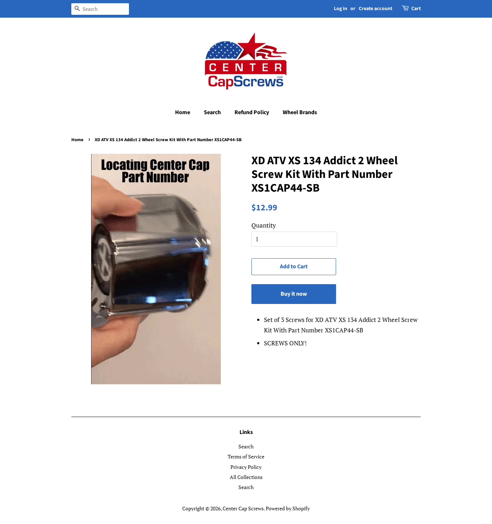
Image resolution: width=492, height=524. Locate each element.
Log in (340, 8)
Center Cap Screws (243, 508)
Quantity (263, 225)
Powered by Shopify (288, 508)
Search (212, 112)
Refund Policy (251, 112)
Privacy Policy (246, 466)
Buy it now (294, 294)
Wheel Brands (300, 112)
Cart (416, 8)
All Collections (246, 477)
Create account (375, 8)
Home (182, 112)
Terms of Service (246, 456)
